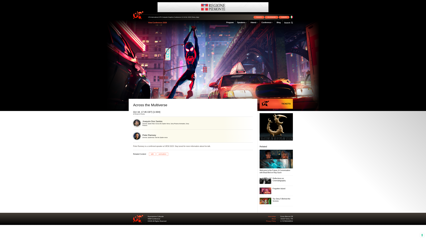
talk (152, 154)
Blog (279, 22)
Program (230, 22)
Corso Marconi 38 (286, 216)
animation (162, 154)
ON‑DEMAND (271, 17)
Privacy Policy (271, 221)
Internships (272, 216)
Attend (253, 22)
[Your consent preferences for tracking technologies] (422, 235)
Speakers (241, 22)
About (274, 219)
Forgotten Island (279, 189)
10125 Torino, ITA (286, 219)
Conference (266, 22)
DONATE (284, 17)
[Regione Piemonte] (213, 7)
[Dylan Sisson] (276, 127)
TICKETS (259, 17)
